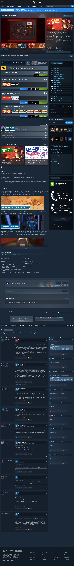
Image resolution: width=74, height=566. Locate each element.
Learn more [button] (69, 122)
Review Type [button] (4, 325)
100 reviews (6, 389)
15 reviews (6, 514)
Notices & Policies (56, 557)
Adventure (56, 146)
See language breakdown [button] (51, 312)
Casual (59, 146)
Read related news (55, 167)
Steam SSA (32, 554)
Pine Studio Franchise (18, 13)
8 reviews (6, 366)
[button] (3, 6)
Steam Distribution (34, 559)
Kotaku (2, 174)
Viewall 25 (70, 130)
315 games (6, 410)
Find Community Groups (56, 172)
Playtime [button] (37, 325)
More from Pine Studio (17, 283)
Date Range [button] (29, 325)
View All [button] (45, 144)
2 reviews (6, 478)
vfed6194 (6, 363)
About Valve (44, 552)
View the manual (54, 163)
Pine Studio (58, 47)
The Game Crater (4, 178)
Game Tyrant (3, 184)
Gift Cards (32, 562)
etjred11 (6, 476)
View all (67, 298)
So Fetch (6, 408)
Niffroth (6, 388)
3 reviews (6, 462)
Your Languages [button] (8, 329)
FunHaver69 (7, 424)
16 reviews (6, 443)
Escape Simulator (59, 151)
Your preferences (70, 312)
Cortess (6, 442)
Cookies (53, 559)
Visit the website (54, 155)
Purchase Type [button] (13, 325)
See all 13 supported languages (57, 115)
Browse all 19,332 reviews (24, 535)
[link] (33, 89)
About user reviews (61, 312)
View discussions (54, 169)
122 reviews (6, 426)
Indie (62, 146)
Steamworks (32, 557)
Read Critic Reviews (61, 184)
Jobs (43, 554)
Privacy (53, 552)
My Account (66, 559)
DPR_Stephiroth (8, 460)
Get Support (66, 557)
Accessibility (54, 554)
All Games (3, 13)
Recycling (44, 559)
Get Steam (66, 552)
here (29, 302)
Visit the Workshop (55, 171)
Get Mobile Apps (67, 554)
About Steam (32, 552)
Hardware (44, 557)
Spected (6, 492)
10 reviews (6, 411)
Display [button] (43, 325)
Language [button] (22, 325)
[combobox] (58, 6)
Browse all (44, 124)
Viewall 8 (70, 139)
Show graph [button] (68, 325)
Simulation (66, 146)
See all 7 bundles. (5, 118)
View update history (55, 165)
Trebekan (6, 513)
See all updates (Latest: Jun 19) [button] (10, 167)
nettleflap (6, 339)
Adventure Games (9, 13)
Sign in (2, 55)
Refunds (53, 562)
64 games (6, 365)
